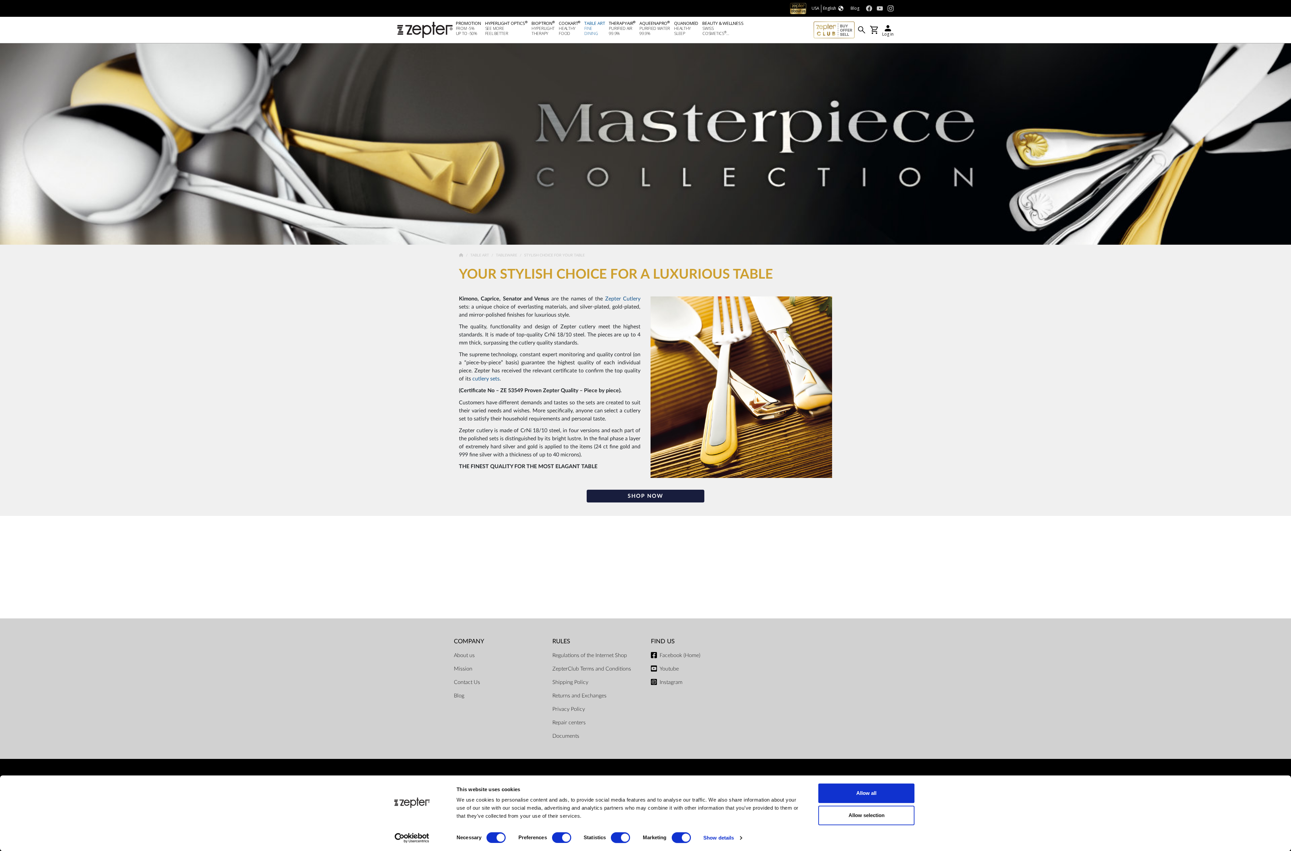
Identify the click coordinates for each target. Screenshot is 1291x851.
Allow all (866, 793)
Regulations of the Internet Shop (589, 655)
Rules (561, 641)
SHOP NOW (645, 496)
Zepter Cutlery (622, 298)
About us (464, 655)
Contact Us (467, 682)
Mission (463, 669)
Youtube (669, 669)
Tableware (507, 255)
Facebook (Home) (680, 655)
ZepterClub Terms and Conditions (591, 669)
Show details (718, 838)
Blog (459, 695)
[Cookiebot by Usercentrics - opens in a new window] (412, 838)
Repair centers (569, 722)
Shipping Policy (570, 682)
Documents (565, 736)
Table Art (480, 255)
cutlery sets (486, 378)
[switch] (561, 837)
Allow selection (867, 815)
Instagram (671, 682)
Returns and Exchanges (579, 695)
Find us (663, 641)
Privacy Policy (568, 709)
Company (469, 641)
